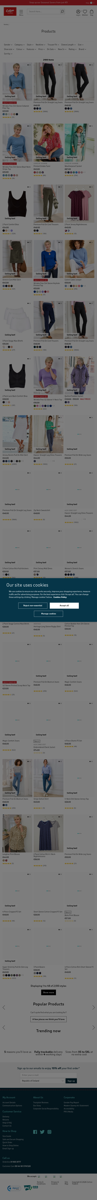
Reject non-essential (32, 605)
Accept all (64, 605)
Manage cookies (48, 614)
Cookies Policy (60, 597)
